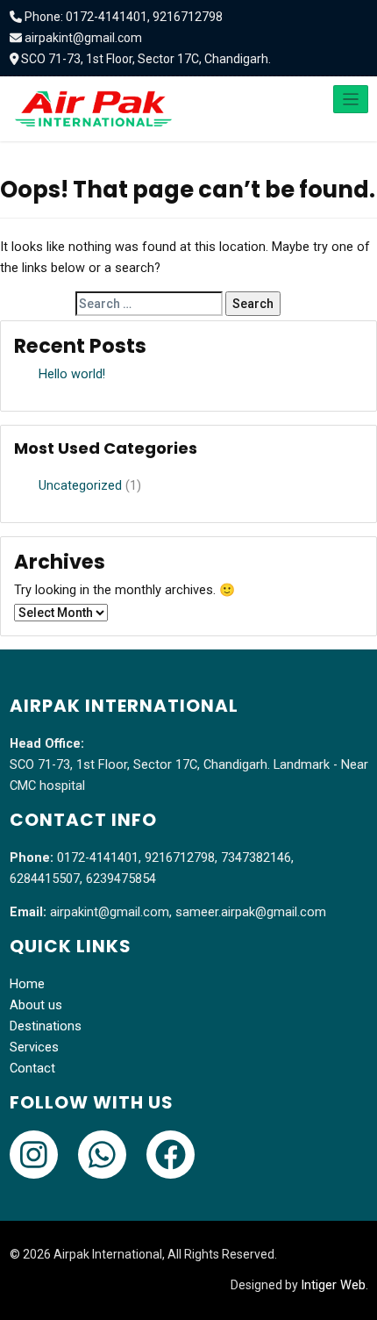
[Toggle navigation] (350, 99)
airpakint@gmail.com (83, 38)
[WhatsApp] (102, 1154)
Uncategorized (80, 485)
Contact (32, 1068)
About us (36, 1005)
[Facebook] (170, 1154)
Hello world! (72, 374)
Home (27, 984)
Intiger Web (333, 1285)
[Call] (34, 1154)
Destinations (46, 1026)
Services (34, 1047)
